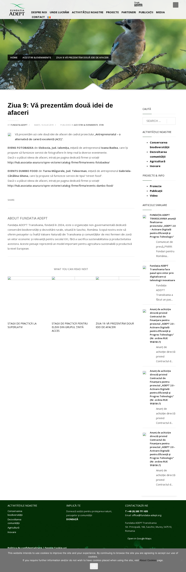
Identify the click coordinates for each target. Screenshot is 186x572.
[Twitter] (155, 5)
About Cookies (148, 560)
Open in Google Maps (139, 538)
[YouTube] (166, 5)
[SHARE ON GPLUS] (23, 205)
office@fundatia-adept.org (146, 515)
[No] (181, 560)
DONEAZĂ (72, 519)
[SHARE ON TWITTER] (10, 205)
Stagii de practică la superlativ (22, 325)
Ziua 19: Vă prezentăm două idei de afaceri (115, 325)
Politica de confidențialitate (25, 548)
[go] (171, 121)
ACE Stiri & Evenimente (86, 125)
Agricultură (13, 527)
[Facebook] (150, 5)
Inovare (12, 532)
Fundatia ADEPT (19, 125)
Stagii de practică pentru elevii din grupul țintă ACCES (70, 327)
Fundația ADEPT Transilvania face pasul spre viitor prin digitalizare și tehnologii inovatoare (162, 273)
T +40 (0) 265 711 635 (136, 511)
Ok (94, 566)
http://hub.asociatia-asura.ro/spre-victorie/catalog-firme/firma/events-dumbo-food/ (60, 185)
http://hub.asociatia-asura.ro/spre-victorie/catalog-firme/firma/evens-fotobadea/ (59, 162)
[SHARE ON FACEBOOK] (16, 205)
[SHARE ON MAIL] (36, 205)
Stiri (101, 125)
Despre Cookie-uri (56, 548)
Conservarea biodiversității (15, 513)
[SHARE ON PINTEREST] (29, 205)
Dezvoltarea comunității (14, 521)
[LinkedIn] (161, 5)
